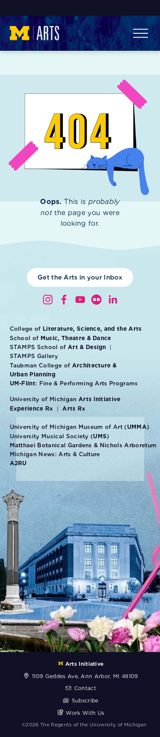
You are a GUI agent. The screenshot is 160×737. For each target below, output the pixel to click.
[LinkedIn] (113, 299)
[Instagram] (48, 299)
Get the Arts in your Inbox (80, 277)
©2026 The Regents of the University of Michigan (84, 725)
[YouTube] (80, 299)
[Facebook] (64, 299)
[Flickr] (96, 299)
